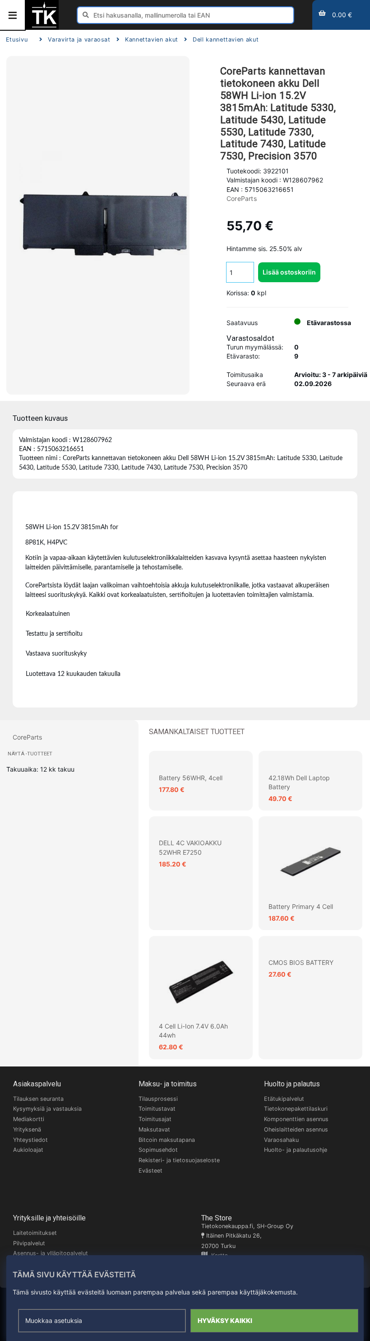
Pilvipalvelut (29, 1243)
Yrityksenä (27, 1129)
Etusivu (17, 39)
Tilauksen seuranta (38, 1098)
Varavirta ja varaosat (79, 39)
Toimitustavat (157, 1108)
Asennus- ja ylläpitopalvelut (50, 1253)
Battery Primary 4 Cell (300, 906)
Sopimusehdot (158, 1149)
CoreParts (242, 198)
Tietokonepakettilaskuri (296, 1108)
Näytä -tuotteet (30, 754)
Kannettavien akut (151, 39)
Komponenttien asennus (296, 1119)
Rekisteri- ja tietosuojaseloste (179, 1160)
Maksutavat (154, 1129)
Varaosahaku (281, 1139)
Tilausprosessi (158, 1098)
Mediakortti (28, 1119)
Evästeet (150, 1170)
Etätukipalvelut (284, 1098)
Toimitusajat (155, 1119)
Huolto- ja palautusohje (295, 1149)
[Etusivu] (44, 26)
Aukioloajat (28, 1149)
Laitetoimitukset (35, 1232)
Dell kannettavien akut (226, 39)
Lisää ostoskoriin (289, 272)
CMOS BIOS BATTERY (300, 962)
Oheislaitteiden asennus (296, 1129)
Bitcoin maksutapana (167, 1139)
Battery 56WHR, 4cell (190, 778)
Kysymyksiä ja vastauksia (47, 1108)
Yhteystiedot (30, 1139)
